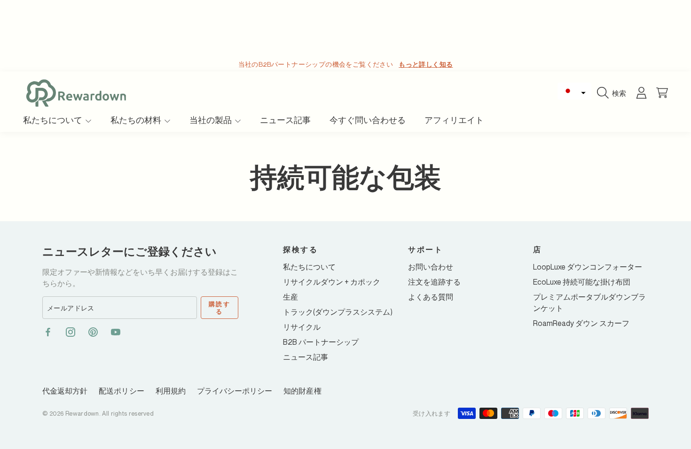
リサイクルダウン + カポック (331, 281)
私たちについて (53, 120)
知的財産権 (302, 390)
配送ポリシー (121, 390)
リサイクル (302, 327)
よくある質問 (430, 297)
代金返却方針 (64, 390)
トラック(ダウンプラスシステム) (338, 312)
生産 (290, 297)
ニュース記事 (305, 357)
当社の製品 (211, 120)
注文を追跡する (434, 281)
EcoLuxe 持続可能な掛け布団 (581, 281)
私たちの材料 (136, 120)
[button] (574, 91)
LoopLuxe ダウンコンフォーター (587, 266)
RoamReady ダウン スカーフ (581, 323)
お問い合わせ (430, 266)
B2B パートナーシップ (321, 342)
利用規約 (171, 390)
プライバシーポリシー (235, 390)
